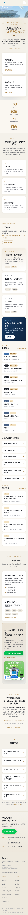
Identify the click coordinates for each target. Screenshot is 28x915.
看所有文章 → (22, 488)
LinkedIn (15, 872)
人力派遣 (4, 887)
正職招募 (4, 884)
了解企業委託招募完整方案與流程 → (11, 236)
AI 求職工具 (17, 887)
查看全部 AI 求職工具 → (10, 617)
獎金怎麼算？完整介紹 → (10, 657)
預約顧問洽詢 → (8, 242)
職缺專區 (17, 880)
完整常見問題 (17, 804)
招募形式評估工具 (6, 891)
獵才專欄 (4, 898)
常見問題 (17, 894)
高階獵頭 (4, 880)
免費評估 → (10, 337)
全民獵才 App (18, 884)
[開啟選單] (24, 2)
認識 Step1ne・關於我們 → (14, 728)
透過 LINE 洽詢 (10, 831)
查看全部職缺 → (21, 348)
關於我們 (17, 891)
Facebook (6, 872)
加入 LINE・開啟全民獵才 (14, 653)
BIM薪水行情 (5, 901)
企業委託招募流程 (6, 894)
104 (3, 872)
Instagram (10, 872)
